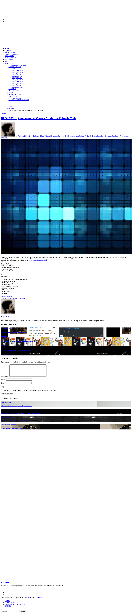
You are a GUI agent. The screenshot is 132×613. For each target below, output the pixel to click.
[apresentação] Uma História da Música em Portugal (18, 341)
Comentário (5, 376)
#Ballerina (35, 136)
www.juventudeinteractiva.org (38, 260)
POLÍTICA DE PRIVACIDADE (15, 604)
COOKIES (8, 606)
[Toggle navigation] (1, 28)
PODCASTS (9, 59)
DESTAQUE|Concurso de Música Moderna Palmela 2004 (38, 118)
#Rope (94, 136)
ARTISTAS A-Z (10, 52)
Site (2, 386)
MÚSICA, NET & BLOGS (17, 94)
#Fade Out (60, 136)
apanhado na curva (6, 402)
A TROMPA (28, 8)
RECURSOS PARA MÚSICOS (19, 100)
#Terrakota (114, 136)
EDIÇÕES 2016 (17, 85)
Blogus (30, 597)
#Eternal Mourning (51, 136)
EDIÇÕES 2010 (17, 80)
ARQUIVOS (9, 61)
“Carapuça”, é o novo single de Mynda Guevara (16, 406)
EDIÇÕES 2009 (17, 81)
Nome (3, 379)
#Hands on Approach (71, 136)
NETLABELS (13, 96)
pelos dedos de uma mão (8, 425)
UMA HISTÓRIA (10, 58)
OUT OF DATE (10, 63)
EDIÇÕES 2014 (17, 72)
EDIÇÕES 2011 (17, 78)
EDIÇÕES (12, 69)
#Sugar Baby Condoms (103, 136)
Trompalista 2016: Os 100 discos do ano (14, 332)
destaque (3, 113)
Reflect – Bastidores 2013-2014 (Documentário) (16, 351)
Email (3, 383)
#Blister (42, 136)
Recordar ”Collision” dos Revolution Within (15, 421)
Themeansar (38, 597)
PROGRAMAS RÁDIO (16, 98)
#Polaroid (88, 136)
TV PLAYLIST (9, 50)
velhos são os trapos (7, 417)
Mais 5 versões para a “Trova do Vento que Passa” (17, 428)
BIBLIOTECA (9, 56)
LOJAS (11, 92)
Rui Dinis (21, 136)
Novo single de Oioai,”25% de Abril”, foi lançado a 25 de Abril (21, 413)
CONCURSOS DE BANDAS (18, 65)
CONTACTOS (9, 602)
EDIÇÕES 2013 (17, 74)
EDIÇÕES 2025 (17, 70)
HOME (7, 48)
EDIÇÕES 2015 (17, 87)
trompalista (9, 328)
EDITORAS (12, 89)
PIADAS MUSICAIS (11, 54)
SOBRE (7, 601)
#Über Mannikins (124, 136)
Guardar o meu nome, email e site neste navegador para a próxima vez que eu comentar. (30, 390)
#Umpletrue (4, 138)
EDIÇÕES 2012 (17, 76)
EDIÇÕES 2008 (17, 83)
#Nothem (81, 136)
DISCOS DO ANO (15, 67)
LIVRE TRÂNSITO (15, 91)
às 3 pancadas (5, 409)
